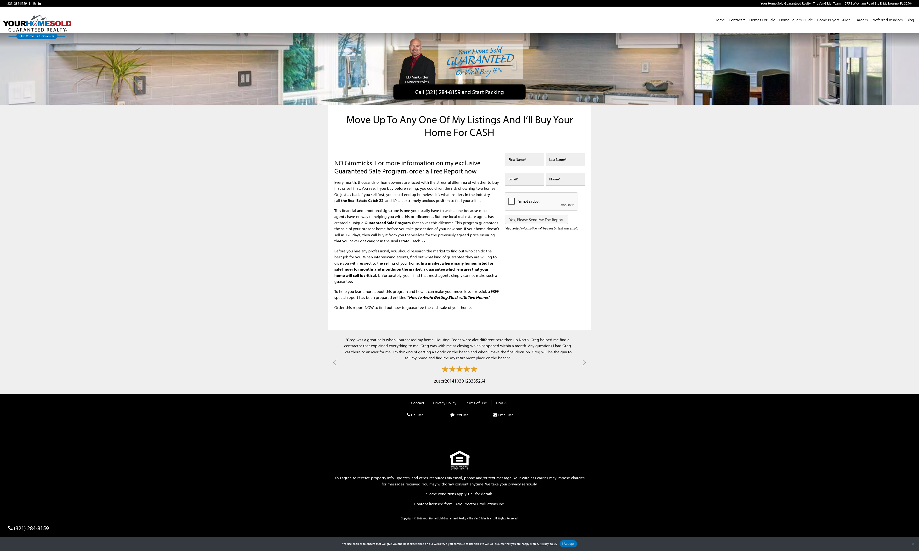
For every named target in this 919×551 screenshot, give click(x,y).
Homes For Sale (762, 19)
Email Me (506, 414)
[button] (334, 362)
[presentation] (541, 201)
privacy (514, 483)
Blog (910, 19)
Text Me (462, 414)
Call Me (417, 414)
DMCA (501, 402)
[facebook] (30, 3)
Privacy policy (548, 543)
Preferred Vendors (887, 19)
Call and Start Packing (459, 91)
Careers (861, 19)
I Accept (568, 543)
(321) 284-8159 (16, 3)
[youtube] (34, 3)
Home (720, 19)
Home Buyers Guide (834, 19)
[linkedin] (39, 3)
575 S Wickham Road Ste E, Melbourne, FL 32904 (879, 3)
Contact (735, 19)
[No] (913, 543)
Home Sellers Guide (796, 19)
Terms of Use (476, 402)
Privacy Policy (444, 402)
